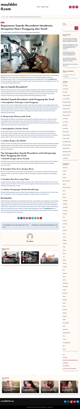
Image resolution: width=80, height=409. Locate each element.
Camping (65, 200)
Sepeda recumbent (5, 75)
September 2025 (67, 112)
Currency (65, 223)
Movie (64, 296)
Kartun (64, 280)
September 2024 (67, 151)
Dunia (64, 233)
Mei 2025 (65, 125)
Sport (2, 22)
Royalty (65, 313)
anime (64, 174)
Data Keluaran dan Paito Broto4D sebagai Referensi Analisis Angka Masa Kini (69, 53)
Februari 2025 (66, 135)
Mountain (65, 293)
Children (65, 213)
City (64, 217)
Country (65, 220)
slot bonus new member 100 (69, 368)
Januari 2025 (66, 138)
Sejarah (65, 316)
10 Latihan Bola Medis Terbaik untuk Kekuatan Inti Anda (48, 260)
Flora (64, 246)
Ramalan (65, 309)
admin (6, 32)
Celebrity (65, 204)
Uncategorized (66, 342)
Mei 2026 (65, 92)
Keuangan (65, 286)
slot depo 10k (66, 365)
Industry (65, 273)
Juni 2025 (65, 122)
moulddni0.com (7, 401)
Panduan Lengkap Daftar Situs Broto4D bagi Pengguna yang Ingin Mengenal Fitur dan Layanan (70, 46)
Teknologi (65, 329)
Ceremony (65, 207)
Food (64, 250)
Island (64, 276)
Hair (64, 256)
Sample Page (44, 6)
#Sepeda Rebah (36, 32)
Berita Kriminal (66, 187)
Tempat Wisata (66, 332)
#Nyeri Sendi (24, 32)
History (64, 263)
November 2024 (67, 145)
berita (64, 184)
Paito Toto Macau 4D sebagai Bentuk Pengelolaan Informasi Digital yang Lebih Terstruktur (70, 40)
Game (64, 253)
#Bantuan (18, 32)
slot (64, 354)
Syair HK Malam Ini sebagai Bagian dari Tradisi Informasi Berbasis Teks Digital (70, 59)
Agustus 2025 (66, 115)
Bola (64, 190)
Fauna (64, 237)
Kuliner (64, 289)
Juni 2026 (65, 88)
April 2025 (65, 128)
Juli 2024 (65, 158)
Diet (64, 227)
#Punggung (29, 32)
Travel (64, 339)
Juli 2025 (65, 118)
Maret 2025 (65, 131)
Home (38, 6)
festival (65, 243)
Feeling (64, 240)
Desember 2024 (67, 141)
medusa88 (65, 363)
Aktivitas (65, 167)
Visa (64, 346)
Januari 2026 (66, 98)
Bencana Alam (66, 180)
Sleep (64, 319)
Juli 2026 (65, 85)
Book (64, 194)
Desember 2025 (66, 102)
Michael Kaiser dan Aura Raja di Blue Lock (70, 65)
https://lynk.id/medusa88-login (70, 360)
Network (65, 299)
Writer (64, 349)
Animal (64, 171)
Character (65, 210)
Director (65, 230)
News (64, 303)
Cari (64, 23)
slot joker (65, 357)
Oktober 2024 (66, 148)
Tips (64, 336)
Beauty (64, 177)
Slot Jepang (66, 322)
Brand (64, 197)
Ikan (64, 270)
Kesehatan (65, 283)
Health (64, 260)
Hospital (65, 266)
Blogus (44, 407)
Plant (64, 306)
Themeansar (50, 407)
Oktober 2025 (66, 108)
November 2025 (67, 105)
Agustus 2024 (66, 155)
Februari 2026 (66, 95)
